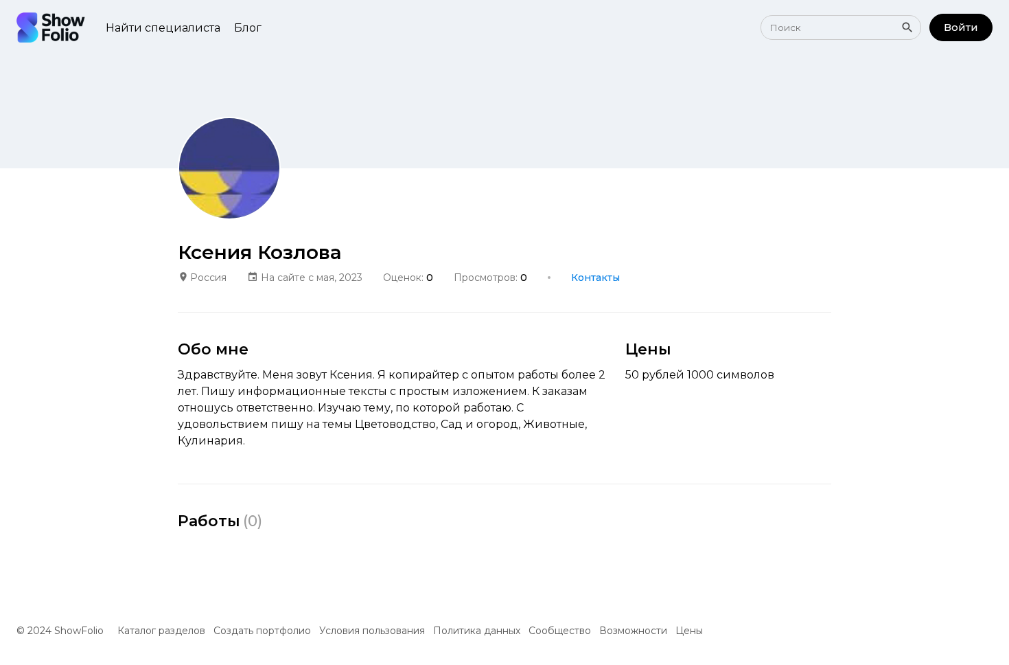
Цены (689, 630)
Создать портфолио (262, 630)
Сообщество (560, 630)
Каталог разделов (161, 630)
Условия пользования (372, 630)
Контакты (595, 277)
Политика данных (476, 630)
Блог (248, 27)
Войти (961, 27)
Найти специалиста (163, 27)
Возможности (633, 630)
